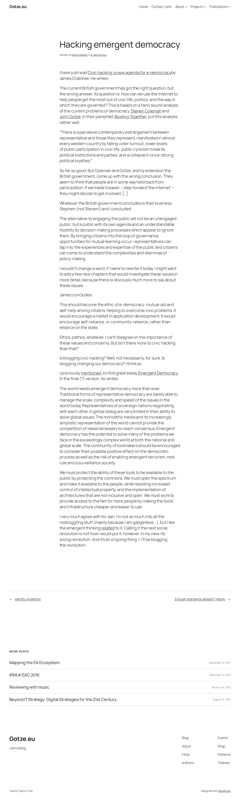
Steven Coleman (146, 111)
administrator (80, 55)
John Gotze (70, 116)
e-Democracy (99, 55)
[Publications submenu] (230, 7)
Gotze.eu (18, 6)
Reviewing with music (29, 687)
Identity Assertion (28, 599)
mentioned (91, 373)
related (108, 528)
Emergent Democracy (158, 373)
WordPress (224, 791)
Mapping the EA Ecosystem (34, 662)
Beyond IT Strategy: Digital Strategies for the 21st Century (62, 699)
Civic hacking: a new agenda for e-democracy (129, 72)
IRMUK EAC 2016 (24, 675)
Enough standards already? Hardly (200, 599)
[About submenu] (186, 7)
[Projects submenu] (205, 7)
